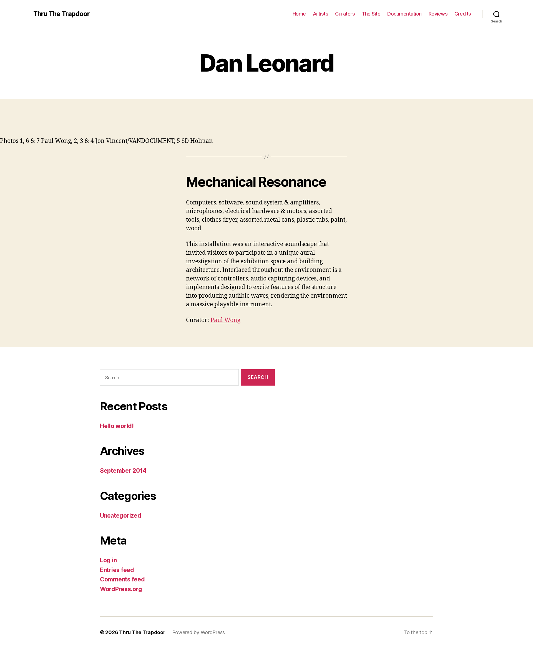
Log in (108, 560)
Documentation (404, 14)
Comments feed (122, 579)
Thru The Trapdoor (61, 14)
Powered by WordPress (198, 632)
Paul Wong (225, 320)
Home (299, 14)
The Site (371, 14)
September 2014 (123, 470)
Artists (320, 14)
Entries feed (117, 569)
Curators (345, 14)
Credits (462, 14)
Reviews (438, 14)
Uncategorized (120, 515)
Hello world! (117, 425)
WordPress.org (121, 589)
